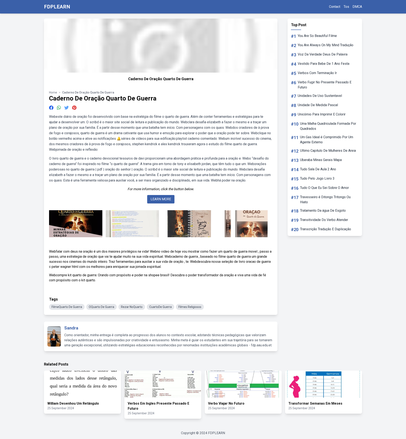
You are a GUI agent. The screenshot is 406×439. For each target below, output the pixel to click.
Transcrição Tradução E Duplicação (325, 229)
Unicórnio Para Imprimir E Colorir (322, 114)
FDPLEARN (57, 7)
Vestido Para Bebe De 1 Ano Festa (323, 64)
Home (53, 92)
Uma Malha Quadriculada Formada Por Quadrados (328, 126)
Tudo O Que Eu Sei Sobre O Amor (324, 188)
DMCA (357, 7)
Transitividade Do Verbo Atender (324, 220)
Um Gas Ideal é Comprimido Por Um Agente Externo (326, 139)
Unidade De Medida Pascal (318, 105)
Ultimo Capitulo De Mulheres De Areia (328, 151)
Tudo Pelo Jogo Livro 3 (317, 178)
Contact (334, 7)
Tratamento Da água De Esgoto (323, 211)
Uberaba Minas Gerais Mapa (321, 160)
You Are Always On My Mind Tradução (325, 45)
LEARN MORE (161, 199)
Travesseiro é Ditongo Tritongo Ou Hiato (325, 199)
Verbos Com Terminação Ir (317, 73)
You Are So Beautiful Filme (317, 36)
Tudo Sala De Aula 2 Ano (318, 169)
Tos (346, 7)
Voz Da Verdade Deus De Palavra (322, 54)
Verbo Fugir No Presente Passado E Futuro (324, 84)
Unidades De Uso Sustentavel (320, 96)
